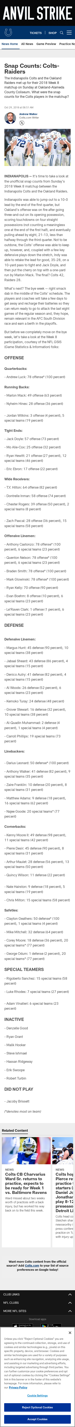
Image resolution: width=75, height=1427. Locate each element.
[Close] (70, 1332)
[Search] (61, 32)
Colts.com (32, 1265)
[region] (37, 1377)
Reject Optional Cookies (37, 1407)
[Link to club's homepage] (8, 31)
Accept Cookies (38, 1419)
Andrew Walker (28, 114)
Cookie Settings (37, 1395)
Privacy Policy (18, 1387)
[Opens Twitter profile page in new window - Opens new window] (21, 122)
